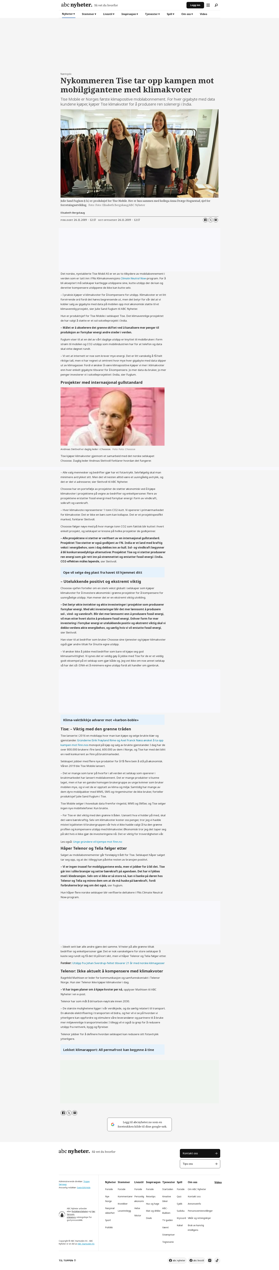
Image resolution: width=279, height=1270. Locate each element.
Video (203, 14)
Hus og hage (152, 1203)
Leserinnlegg (124, 1210)
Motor (137, 1215)
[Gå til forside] (122, 5)
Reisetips (150, 1196)
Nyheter (67, 14)
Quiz (179, 1196)
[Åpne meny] (208, 5)
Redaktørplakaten (80, 1211)
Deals (149, 1218)
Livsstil (107, 14)
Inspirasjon (128, 14)
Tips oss (188, 1164)
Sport (108, 1220)
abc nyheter (179, 1260)
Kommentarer (125, 1196)
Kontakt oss (190, 1153)
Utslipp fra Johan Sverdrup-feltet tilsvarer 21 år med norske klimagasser (118, 963)
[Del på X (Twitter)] (210, 220)
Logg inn (195, 5)
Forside (109, 1189)
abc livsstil (198, 1260)
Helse (137, 1208)
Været (165, 1227)
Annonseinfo (194, 1203)
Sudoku (181, 1210)
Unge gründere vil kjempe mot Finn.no (97, 841)
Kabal (180, 1225)
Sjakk (179, 1203)
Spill (169, 14)
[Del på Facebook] (205, 220)
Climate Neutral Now (133, 278)
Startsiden (167, 1189)
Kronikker (123, 1203)
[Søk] (216, 5)
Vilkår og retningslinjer (199, 1218)
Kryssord (181, 1218)
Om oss (186, 14)
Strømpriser (168, 1234)
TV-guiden (167, 1220)
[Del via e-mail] (215, 220)
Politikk (109, 1227)
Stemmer (88, 14)
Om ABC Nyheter (197, 1189)
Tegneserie (168, 1241)
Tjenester (151, 14)
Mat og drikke (153, 1210)
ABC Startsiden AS (86, 1243)
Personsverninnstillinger (200, 1210)
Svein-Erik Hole (83, 1187)
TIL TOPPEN (66, 1260)
